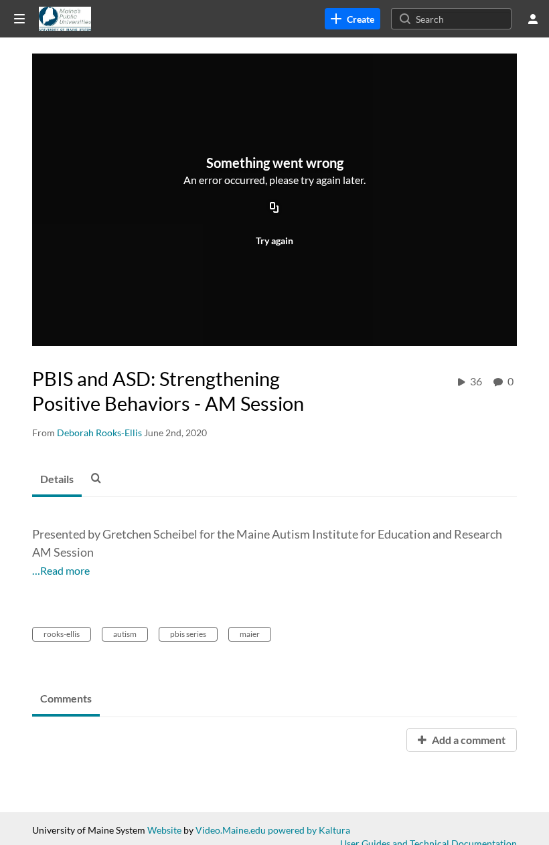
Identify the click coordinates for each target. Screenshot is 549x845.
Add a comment (467, 739)
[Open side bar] (19, 18)
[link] (352, 18)
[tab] (57, 479)
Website (164, 830)
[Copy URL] (274, 208)
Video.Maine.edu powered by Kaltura (272, 830)
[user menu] (533, 18)
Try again (274, 240)
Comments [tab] (66, 698)
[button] (100, 477)
